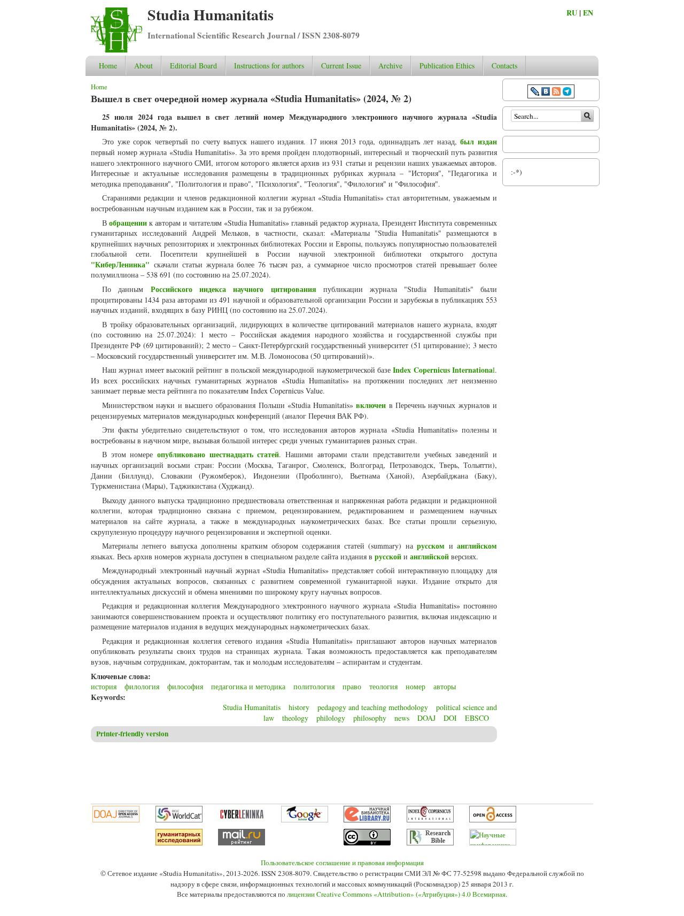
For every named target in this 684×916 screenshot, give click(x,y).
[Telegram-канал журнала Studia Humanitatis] (567, 93)
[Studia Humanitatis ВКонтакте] (545, 93)
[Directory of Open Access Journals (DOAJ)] (115, 820)
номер (415, 686)
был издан (478, 141)
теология (383, 686)
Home (108, 65)
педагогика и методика (248, 686)
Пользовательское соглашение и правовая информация (342, 862)
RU (571, 12)
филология (142, 686)
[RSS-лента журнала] (556, 93)
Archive (390, 65)
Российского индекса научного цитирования (233, 289)
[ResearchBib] (430, 843)
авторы (444, 686)
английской (429, 556)
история (103, 686)
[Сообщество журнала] (536, 93)
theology (295, 718)
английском (477, 545)
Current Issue (341, 65)
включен (371, 405)
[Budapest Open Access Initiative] (492, 820)
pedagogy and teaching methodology (372, 707)
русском (431, 545)
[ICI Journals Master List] (430, 820)
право (352, 686)
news (401, 718)
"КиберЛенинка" (120, 264)
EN (588, 12)
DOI (450, 718)
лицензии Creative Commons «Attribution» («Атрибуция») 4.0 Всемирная (396, 894)
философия (185, 686)
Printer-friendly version (132, 733)
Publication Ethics (447, 65)
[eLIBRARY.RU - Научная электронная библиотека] (367, 820)
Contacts (504, 65)
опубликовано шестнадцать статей (218, 454)
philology (330, 718)
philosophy (369, 718)
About (143, 65)
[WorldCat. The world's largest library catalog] (179, 820)
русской (388, 556)
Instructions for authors (269, 65)
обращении (128, 222)
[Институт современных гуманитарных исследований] (179, 843)
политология (314, 686)
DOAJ (426, 718)
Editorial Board (193, 65)
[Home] (116, 50)
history (299, 707)
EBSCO (477, 718)
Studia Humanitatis (210, 15)
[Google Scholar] (304, 820)
